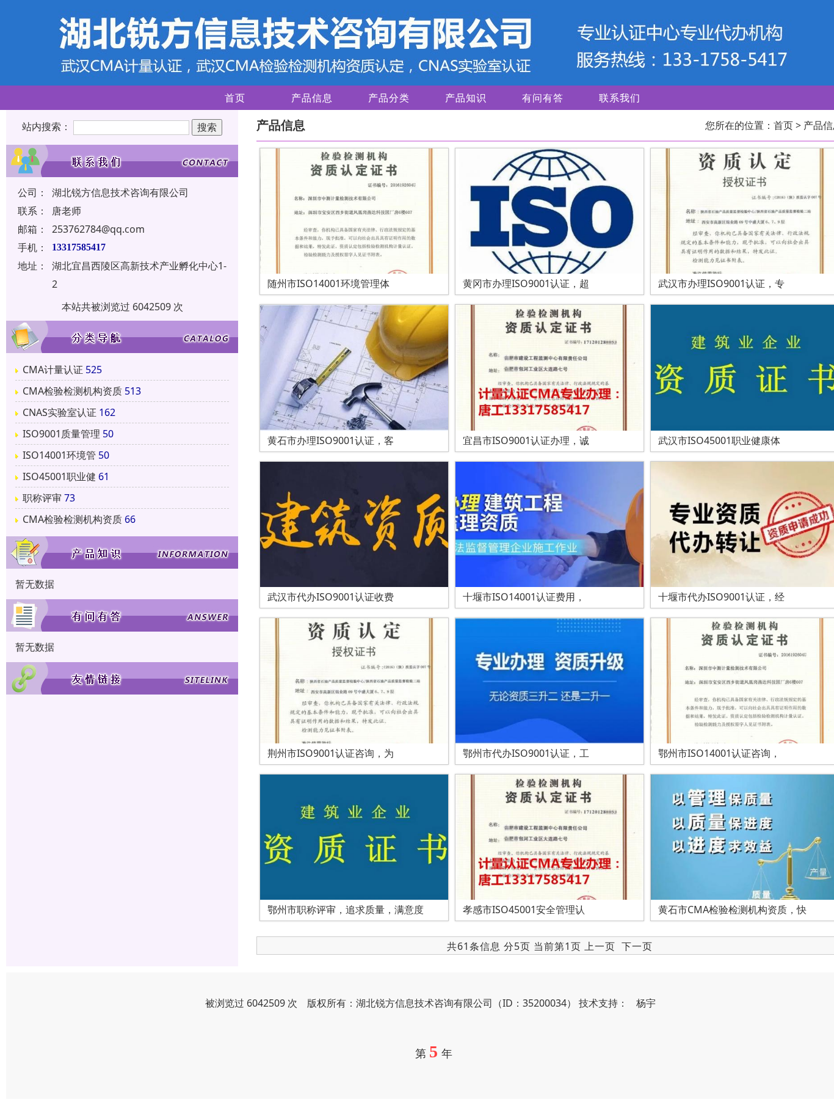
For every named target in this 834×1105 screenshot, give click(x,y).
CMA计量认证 (53, 369)
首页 (235, 97)
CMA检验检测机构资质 (72, 391)
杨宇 (646, 1003)
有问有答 (543, 97)
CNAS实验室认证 (59, 412)
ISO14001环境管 (59, 455)
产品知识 (466, 97)
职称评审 (42, 498)
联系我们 (619, 97)
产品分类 (389, 97)
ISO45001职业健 (59, 476)
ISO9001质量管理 (61, 433)
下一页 (637, 946)
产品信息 (312, 97)
